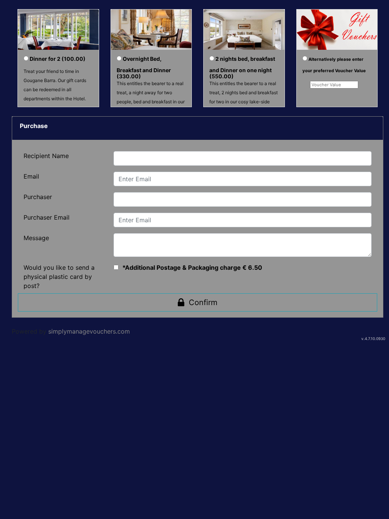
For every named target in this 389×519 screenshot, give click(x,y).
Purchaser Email (47, 217)
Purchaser (38, 197)
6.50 (255, 267)
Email (31, 176)
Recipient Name (46, 156)
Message (36, 238)
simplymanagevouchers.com (89, 331)
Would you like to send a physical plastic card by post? (59, 277)
